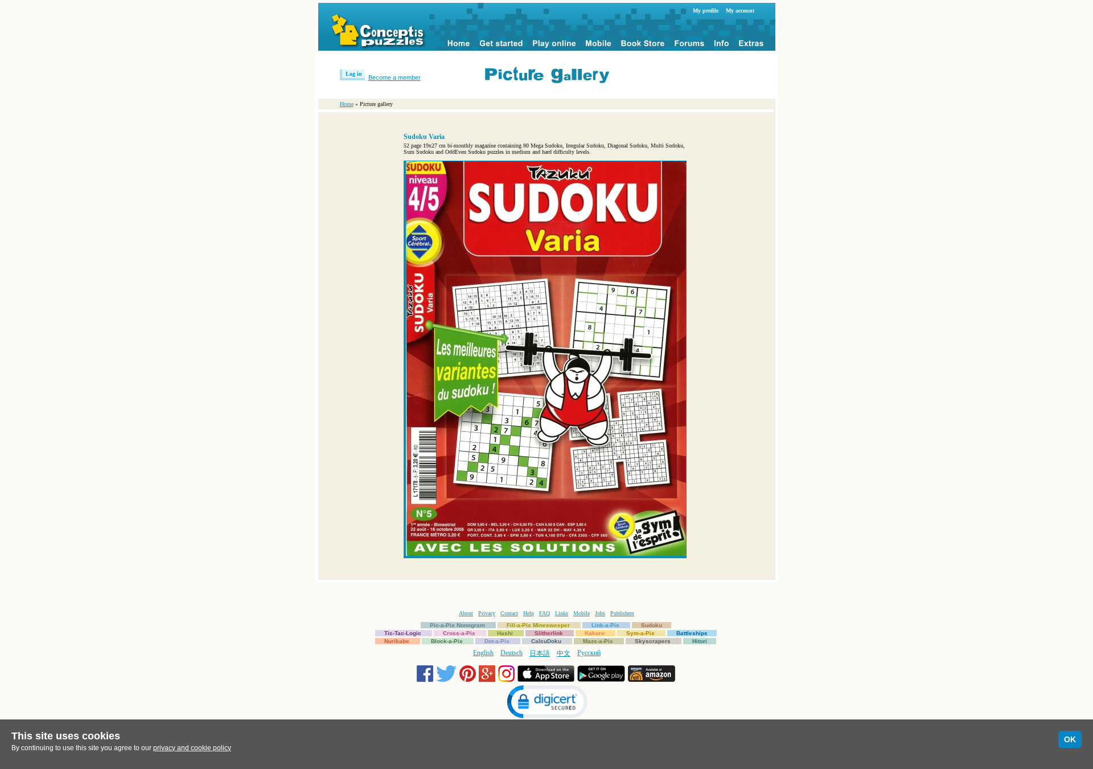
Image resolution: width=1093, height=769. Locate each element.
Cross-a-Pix (459, 633)
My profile (705, 10)
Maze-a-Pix (598, 641)
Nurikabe (396, 641)
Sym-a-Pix (640, 633)
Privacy (486, 613)
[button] (546, 703)
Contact (509, 613)
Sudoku (651, 625)
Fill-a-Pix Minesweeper (538, 625)
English (483, 653)
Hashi (505, 633)
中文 (563, 653)
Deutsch (511, 653)
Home (347, 104)
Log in (354, 74)
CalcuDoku (546, 641)
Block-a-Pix (447, 641)
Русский (589, 653)
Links (561, 613)
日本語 (539, 653)
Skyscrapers (653, 641)
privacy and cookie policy (192, 748)
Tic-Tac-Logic (402, 633)
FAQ (544, 613)
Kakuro (595, 633)
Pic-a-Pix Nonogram (457, 625)
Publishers (622, 613)
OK (1070, 739)
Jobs (600, 613)
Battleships (692, 633)
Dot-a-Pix (496, 641)
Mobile (581, 613)
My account (740, 10)
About (466, 613)
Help (528, 613)
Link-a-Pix (605, 625)
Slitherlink (549, 633)
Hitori (699, 641)
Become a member (394, 77)
